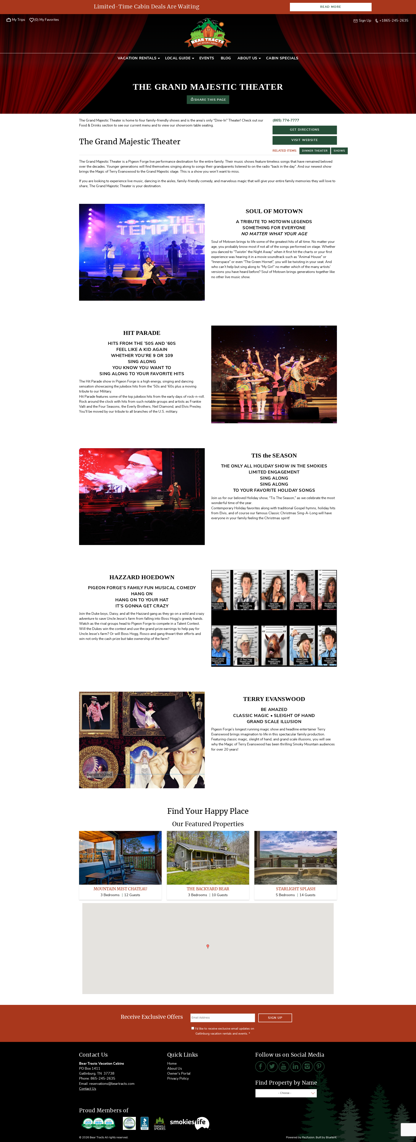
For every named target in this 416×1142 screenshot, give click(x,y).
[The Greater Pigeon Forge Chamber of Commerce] (129, 1123)
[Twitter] (272, 1066)
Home (172, 1063)
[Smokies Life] (190, 1123)
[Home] (208, 33)
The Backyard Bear (208, 889)
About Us (247, 58)
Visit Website (304, 140)
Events (206, 58)
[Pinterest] (319, 1066)
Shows (339, 150)
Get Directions (304, 129)
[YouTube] (284, 1066)
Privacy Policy (178, 1078)
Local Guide (178, 58)
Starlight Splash (295, 889)
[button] (207, 946)
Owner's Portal (178, 1073)
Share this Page (210, 99)
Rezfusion (308, 1137)
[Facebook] (260, 1066)
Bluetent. (331, 1137)
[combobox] (286, 1093)
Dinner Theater (315, 150)
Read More (330, 6)
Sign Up (275, 1017)
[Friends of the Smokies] (159, 1123)
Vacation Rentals (137, 58)
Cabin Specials (282, 58)
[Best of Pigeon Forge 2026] (98, 1123)
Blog (226, 58)
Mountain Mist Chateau (120, 889)
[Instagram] (307, 1066)
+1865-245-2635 (393, 20)
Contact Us (87, 1088)
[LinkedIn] (295, 1066)
